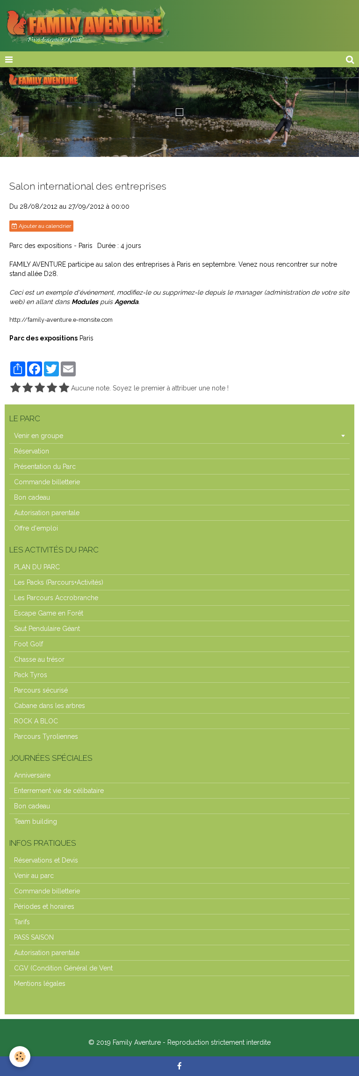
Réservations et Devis (46, 860)
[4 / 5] (52, 388)
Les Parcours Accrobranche (56, 598)
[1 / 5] (15, 388)
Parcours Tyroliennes (46, 736)
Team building (35, 821)
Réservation (31, 451)
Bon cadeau (32, 497)
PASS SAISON (34, 937)
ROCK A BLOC (36, 721)
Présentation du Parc (45, 466)
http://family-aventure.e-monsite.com (61, 319)
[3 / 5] (40, 388)
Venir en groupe (38, 435)
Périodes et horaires (44, 906)
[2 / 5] (27, 388)
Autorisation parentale (46, 513)
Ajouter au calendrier (44, 226)
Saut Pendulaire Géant (47, 628)
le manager (244, 292)
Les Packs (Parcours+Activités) (58, 582)
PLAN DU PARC (37, 567)
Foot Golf (28, 644)
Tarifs (22, 922)
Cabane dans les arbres (49, 705)
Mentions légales (39, 983)
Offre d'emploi (36, 528)
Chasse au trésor (39, 659)
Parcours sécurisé (41, 690)
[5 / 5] (64, 388)
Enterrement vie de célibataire (59, 790)
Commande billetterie (47, 482)
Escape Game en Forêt (48, 613)
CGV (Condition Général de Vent (63, 968)
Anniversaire (32, 775)
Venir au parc (34, 875)
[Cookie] (19, 1056)
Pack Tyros (30, 675)
